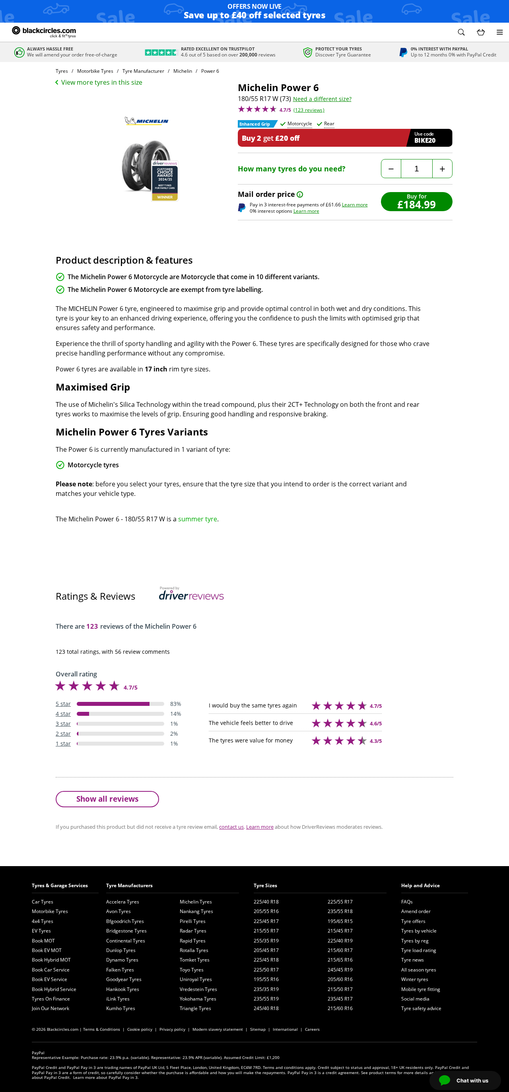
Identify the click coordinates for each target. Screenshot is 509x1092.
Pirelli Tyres (193, 921)
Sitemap (258, 1029)
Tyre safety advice (421, 1008)
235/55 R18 (340, 911)
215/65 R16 (340, 959)
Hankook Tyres (122, 989)
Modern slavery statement (217, 1029)
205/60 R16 (340, 979)
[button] (461, 32)
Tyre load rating (418, 950)
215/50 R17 (340, 989)
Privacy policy (172, 1029)
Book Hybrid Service (54, 989)
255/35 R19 (266, 940)
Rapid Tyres (193, 940)
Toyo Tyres (192, 969)
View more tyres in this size (101, 82)
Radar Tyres (193, 930)
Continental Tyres (125, 940)
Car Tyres (42, 901)
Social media (415, 998)
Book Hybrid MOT (51, 959)
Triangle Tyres (195, 1008)
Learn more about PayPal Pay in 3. (106, 1077)
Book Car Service (51, 969)
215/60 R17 (340, 950)
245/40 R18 (266, 1008)
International (285, 1029)
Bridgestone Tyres (126, 930)
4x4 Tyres (42, 921)
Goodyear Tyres (124, 979)
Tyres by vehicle (419, 930)
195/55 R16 (266, 979)
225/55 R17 (340, 901)
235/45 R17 (340, 998)
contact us (231, 826)
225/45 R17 (266, 921)
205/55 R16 (266, 911)
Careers (312, 1029)
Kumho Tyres (120, 1008)
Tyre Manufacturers (129, 885)
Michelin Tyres (196, 901)
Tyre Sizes (265, 885)
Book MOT (43, 940)
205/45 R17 (266, 950)
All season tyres (418, 969)
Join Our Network (50, 1008)
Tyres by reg (415, 940)
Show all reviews (107, 798)
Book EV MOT (47, 950)
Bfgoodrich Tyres (125, 921)
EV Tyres (41, 930)
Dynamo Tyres (122, 959)
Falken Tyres (120, 969)
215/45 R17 (340, 930)
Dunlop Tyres (121, 950)
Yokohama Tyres (198, 998)
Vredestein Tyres (198, 989)
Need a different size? (322, 99)
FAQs (407, 901)
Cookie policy (139, 1029)
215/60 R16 (340, 1008)
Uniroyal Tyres (196, 979)
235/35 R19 (266, 989)
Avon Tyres (118, 911)
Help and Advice (420, 885)
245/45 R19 (340, 969)
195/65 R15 (340, 921)
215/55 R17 (266, 930)
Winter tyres (414, 979)
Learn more (355, 204)
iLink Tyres (118, 998)
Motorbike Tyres (50, 911)
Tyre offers (413, 921)
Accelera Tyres (122, 901)
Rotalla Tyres (194, 950)
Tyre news (412, 959)
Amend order (416, 911)
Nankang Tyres (196, 911)
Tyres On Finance (51, 998)
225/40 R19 (340, 940)
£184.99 (416, 204)
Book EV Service (49, 979)
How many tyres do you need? (292, 168)
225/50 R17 (266, 969)
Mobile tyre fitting (420, 989)
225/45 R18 (266, 959)
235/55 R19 (266, 998)
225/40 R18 (266, 901)
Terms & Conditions (101, 1029)
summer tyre (197, 519)
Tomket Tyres (195, 959)
